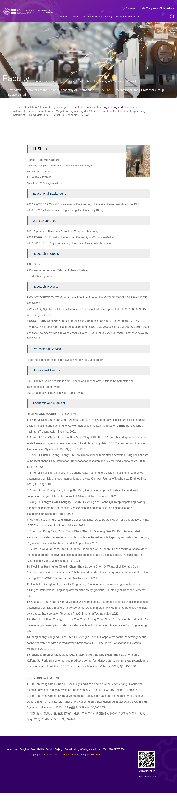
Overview (14, 90)
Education (86, 16)
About (75, 16)
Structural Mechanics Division (71, 115)
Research (97, 16)
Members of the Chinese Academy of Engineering (60, 90)
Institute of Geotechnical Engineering (122, 111)
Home (63, 16)
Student (119, 16)
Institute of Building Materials (30, 115)
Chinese (130, 8)
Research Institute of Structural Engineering (39, 107)
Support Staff (17, 94)
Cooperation (132, 16)
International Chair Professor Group (139, 90)
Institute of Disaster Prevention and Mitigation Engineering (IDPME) (53, 111)
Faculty (108, 16)
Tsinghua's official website (160, 8)
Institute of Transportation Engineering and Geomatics (94, 81)
